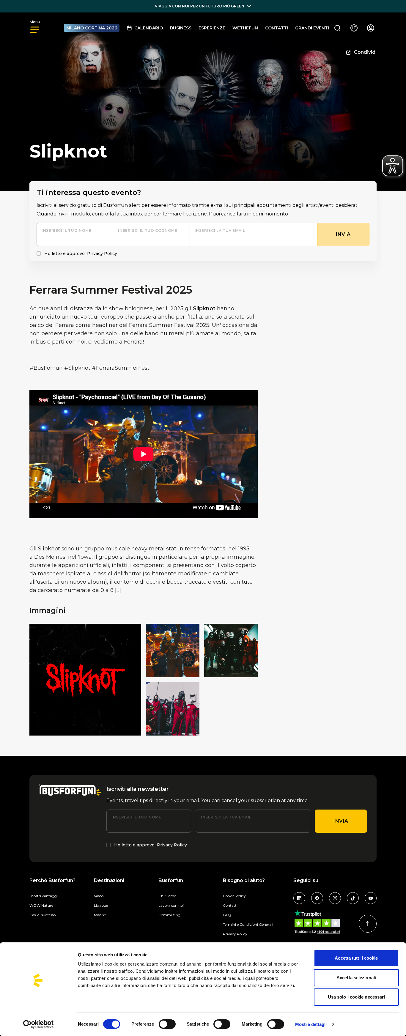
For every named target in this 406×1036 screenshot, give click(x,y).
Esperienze (212, 28)
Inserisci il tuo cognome (147, 230)
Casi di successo (42, 915)
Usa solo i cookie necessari (356, 996)
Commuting (169, 915)
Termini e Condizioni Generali (248, 924)
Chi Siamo (167, 896)
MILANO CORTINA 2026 (91, 28)
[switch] (167, 1024)
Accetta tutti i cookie (356, 958)
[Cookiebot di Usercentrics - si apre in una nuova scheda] (38, 1024)
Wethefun (245, 28)
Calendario (148, 28)
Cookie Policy (234, 896)
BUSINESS (180, 28)
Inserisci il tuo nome (66, 230)
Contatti (276, 28)
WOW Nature (41, 905)
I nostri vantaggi (43, 896)
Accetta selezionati (356, 977)
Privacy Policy (102, 253)
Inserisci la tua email (220, 230)
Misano (100, 915)
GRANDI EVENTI (312, 28)
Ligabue (101, 905)
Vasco (98, 896)
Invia (340, 821)
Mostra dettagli (311, 1024)
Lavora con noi (171, 905)
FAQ (227, 915)
